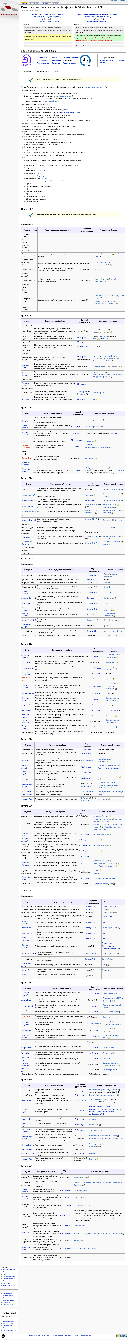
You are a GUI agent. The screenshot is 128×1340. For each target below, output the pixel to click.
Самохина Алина (28, 1154)
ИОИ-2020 (104, 339)
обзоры (95, 346)
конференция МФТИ (96, 1114)
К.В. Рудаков (84, 851)
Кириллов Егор (27, 1119)
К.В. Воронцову (118, 60)
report (105, 496)
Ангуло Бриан (27, 662)
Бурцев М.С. (91, 580)
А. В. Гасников (86, 760)
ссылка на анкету (65, 96)
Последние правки (9, 1276)
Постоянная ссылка (9, 1330)
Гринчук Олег (27, 635)
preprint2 (105, 330)
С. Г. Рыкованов (96, 686)
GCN (87, 468)
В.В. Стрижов (82, 338)
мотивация (78, 1177)
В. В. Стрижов (95, 673)
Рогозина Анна (27, 795)
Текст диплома (95, 1099)
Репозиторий (108, 520)
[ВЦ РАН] (86, 60)
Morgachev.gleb (38, 17)
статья (98, 269)
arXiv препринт (98, 393)
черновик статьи (99, 372)
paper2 (105, 279)
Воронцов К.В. (90, 510)
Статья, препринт (108, 912)
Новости (5, 1274)
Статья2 (115, 620)
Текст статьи (110, 727)
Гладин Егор (26, 760)
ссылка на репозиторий (94, 420)
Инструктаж (6, 1283)
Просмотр (46, 3)
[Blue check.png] (31, 79)
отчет (100, 795)
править (59, 14)
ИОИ (109, 332)
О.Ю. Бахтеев (76, 446)
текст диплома (94, 1130)
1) (39, 171)
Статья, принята (108, 906)
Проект (106, 574)
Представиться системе (117, 0)
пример (65, 110)
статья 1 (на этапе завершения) (105, 864)
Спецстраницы (7, 1325)
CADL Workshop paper (104, 254)
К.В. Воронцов (82, 346)
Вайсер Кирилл (27, 495)
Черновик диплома (101, 884)
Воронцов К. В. (92, 598)
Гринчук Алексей (28, 620)
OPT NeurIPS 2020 (110, 358)
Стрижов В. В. (90, 505)
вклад (58, 17)
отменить (115, 14)
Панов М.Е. (89, 495)
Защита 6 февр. (108, 959)
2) (43, 171)
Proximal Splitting (108, 356)
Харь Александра (28, 537)
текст (113, 366)
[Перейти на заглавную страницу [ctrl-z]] (9, 9)
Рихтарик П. (89, 513)
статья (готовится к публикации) (110, 792)
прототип (87, 1205)
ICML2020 (96, 358)
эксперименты (105, 447)
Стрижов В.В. (90, 519)
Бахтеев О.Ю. (90, 501)
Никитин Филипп (28, 694)
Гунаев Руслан (27, 506)
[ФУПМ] (27, 60)
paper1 (98, 279)
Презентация (108, 1048)
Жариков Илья (27, 598)
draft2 (112, 598)
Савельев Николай (29, 520)
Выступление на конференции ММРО (103, 1095)
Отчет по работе (109, 1070)
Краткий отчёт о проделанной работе (88, 1234)
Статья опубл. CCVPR (110, 928)
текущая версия (91, 447)
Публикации (6, 1302)
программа (109, 1102)
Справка (5, 1281)
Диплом (96, 870)
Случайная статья (9, 1278)
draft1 (106, 598)
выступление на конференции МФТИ (103, 1136)
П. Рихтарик (81, 392)
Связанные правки (9, 1321)
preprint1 (96, 330)
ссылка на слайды (110, 505)
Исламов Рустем (28, 511)
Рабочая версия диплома (103, 819)
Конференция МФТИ (103, 265)
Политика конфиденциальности (39, 1335)
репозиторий (108, 610)
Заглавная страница (9, 1269)
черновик (107, 608)
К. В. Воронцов (95, 656)
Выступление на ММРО (112, 998)
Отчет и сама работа (111, 1012)
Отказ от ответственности (83, 1335)
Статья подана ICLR (109, 954)
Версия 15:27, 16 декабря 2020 (90, 14)
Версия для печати (9, 1328)
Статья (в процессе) (113, 654)
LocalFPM (96, 356)
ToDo (4, 1288)
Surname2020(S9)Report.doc (68, 112)
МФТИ (95, 332)
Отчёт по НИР (111, 683)
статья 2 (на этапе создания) (104, 866)
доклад (81, 1215)
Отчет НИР (106, 922)
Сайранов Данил (28, 705)
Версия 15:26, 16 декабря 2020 (43, 14)
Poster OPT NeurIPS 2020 (102, 361)
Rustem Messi (90, 17)
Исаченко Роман (28, 603)
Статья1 (107, 620)
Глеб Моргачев (27, 399)
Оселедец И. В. (93, 620)
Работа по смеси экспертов (108, 768)
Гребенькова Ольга (29, 501)
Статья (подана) (109, 994)
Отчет (106, 635)
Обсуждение (50, 17)
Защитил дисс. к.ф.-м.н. (113, 631)
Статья (117, 520)
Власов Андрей (27, 668)
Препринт (115, 1090)
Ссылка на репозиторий (112, 489)
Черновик (107, 576)
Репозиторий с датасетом (99, 1090)
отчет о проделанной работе (108, 777)
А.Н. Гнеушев (76, 433)
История (55, 3)
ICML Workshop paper (104, 262)
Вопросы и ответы (9, 1285)
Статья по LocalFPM (105, 782)
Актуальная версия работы (104, 878)
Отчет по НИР (79, 1197)
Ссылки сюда (7, 1319)
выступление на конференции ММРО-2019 (105, 1139)
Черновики (107, 513)
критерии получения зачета (94, 87)
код (119, 366)
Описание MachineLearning (62, 1335)
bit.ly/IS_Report (51, 71)
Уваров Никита (27, 710)
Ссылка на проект (81, 1191)
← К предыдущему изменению (47, 21)
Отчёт (91, 1154)
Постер (104, 909)
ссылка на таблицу (50, 101)
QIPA (102, 332)
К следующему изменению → (98, 21)
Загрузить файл (8, 1323)
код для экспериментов (101, 377)
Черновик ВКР (111, 662)
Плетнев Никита (28, 792)
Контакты (102, 63)
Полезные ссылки (8, 1304)
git (99, 779)
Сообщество (7, 1272)
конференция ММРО (106, 1112)
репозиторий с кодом (101, 816)
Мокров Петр (26, 458)
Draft (105, 603)
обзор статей (94, 1125)
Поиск (3, 1308)
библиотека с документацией (109, 766)
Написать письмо (105, 60)
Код (112, 528)
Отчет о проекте (112, 710)
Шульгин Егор (27, 799)
